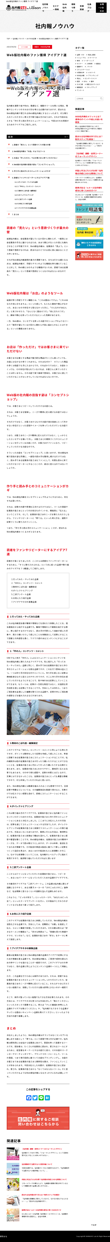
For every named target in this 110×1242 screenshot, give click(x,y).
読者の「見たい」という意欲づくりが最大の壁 (32, 144)
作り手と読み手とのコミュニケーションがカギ (32, 171)
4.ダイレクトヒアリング (25, 195)
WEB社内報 (45, 46)
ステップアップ (92, 87)
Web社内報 (65, 7)
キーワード (93, 58)
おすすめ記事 (31, 38)
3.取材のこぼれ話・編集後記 (26, 191)
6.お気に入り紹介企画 (24, 203)
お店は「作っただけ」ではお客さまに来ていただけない (35, 158)
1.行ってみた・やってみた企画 (27, 182)
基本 (37, 46)
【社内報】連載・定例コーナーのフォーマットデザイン (42, 1149)
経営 (78, 81)
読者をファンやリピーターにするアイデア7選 (32, 177)
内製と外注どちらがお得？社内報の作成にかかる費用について (44, 1179)
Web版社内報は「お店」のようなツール (29, 151)
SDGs (85, 81)
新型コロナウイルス (93, 84)
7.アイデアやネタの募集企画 (26, 208)
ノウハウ (89, 66)
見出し (79, 78)
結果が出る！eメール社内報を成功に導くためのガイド (41, 1210)
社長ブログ (89, 7)
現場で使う (73, 7)
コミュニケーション (83, 69)
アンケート (80, 90)
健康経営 (80, 87)
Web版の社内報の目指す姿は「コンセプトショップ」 (35, 164)
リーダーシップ (89, 60)
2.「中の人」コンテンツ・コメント (29, 186)
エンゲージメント (91, 78)
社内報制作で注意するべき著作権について (37, 1164)
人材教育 (89, 63)
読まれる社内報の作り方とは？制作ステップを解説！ (41, 1195)
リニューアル (81, 58)
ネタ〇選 (80, 84)
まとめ (16, 214)
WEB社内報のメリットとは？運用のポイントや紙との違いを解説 (89, 119)
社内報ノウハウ (45, 7)
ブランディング (93, 75)
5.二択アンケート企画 (24, 199)
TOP (8, 38)
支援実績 (82, 8)
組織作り (80, 66)
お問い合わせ (102, 7)
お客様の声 (80, 72)
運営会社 (3, 1236)
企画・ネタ (80, 55)
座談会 (98, 63)
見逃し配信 (91, 55)
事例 (78, 60)
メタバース (91, 72)
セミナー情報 (56, 8)
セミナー (80, 63)
